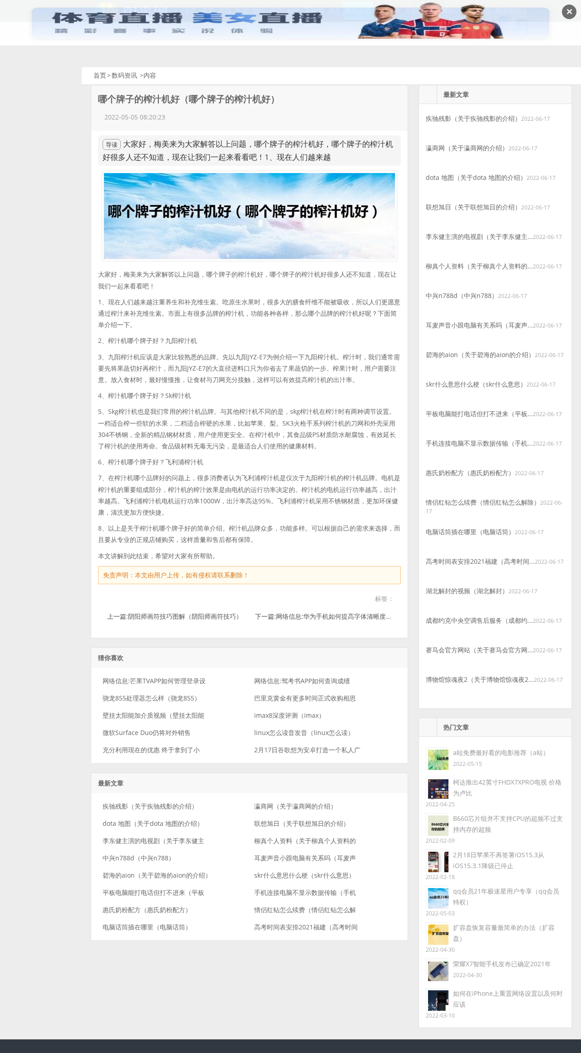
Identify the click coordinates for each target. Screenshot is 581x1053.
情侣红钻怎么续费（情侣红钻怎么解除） (483, 502)
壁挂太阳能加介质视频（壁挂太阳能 (153, 715)
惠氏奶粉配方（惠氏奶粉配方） (147, 909)
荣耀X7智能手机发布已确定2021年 (502, 963)
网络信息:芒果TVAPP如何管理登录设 (154, 680)
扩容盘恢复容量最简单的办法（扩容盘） (504, 933)
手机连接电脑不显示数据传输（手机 (305, 892)
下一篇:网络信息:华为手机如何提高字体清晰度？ (323, 616)
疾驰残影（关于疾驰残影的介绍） (150, 806)
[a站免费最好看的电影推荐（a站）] (437, 758)
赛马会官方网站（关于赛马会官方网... (479, 650)
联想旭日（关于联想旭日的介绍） (302, 823)
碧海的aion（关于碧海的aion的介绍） (157, 875)
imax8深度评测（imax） (289, 715)
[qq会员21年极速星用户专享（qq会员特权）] (437, 896)
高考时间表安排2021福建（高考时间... (480, 561)
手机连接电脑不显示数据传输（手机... (479, 443)
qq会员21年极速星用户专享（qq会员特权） (506, 896)
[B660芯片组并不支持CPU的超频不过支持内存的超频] (437, 824)
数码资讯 (124, 75)
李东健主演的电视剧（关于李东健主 (153, 840)
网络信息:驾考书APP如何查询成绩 (302, 680)
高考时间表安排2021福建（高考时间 (306, 927)
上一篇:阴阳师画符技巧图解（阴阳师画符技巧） (174, 616)
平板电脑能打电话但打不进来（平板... (479, 413)
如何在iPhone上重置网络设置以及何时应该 (508, 998)
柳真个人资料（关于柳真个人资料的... (479, 266)
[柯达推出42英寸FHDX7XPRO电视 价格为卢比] (437, 787)
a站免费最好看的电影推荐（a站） (501, 752)
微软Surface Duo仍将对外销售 (147, 732)
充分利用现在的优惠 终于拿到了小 (151, 749)
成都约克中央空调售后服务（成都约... (479, 620)
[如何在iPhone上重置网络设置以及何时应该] (437, 999)
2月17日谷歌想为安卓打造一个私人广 (307, 749)
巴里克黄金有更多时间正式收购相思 (305, 698)
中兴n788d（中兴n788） (139, 858)
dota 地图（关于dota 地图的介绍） (153, 823)
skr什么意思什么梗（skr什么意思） (304, 875)
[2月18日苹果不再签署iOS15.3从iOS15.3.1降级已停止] (437, 860)
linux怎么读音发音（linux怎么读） (304, 732)
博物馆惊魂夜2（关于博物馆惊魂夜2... (480, 679)
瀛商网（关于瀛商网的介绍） (295, 806)
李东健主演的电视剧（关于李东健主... (479, 236)
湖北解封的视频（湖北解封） (467, 590)
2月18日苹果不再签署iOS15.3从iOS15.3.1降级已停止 (498, 860)
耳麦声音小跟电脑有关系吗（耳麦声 (305, 858)
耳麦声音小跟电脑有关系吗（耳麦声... (479, 325)
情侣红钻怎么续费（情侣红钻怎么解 (305, 909)
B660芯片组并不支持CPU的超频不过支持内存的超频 (508, 824)
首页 (100, 75)
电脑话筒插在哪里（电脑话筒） (147, 927)
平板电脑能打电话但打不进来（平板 (153, 892)
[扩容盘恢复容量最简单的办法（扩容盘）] (437, 933)
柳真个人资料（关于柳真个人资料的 (305, 840)
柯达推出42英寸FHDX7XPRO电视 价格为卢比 (507, 787)
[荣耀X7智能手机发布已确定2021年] (437, 969)
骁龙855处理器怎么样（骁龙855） (152, 698)
